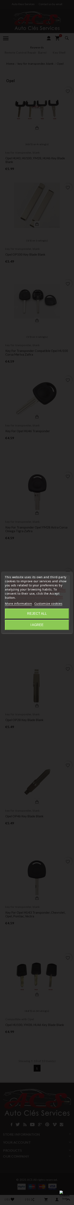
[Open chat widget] (65, 1196)
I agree (37, 625)
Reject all (37, 613)
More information (18, 603)
